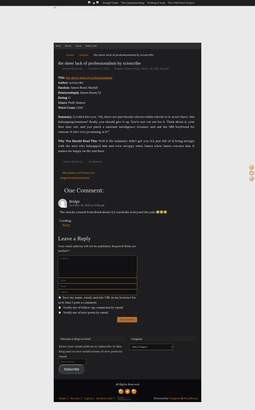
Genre (70, 55)
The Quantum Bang (132, 2)
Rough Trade (110, 2)
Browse (75, 398)
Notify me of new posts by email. (85, 312)
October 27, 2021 (98, 68)
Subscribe (71, 369)
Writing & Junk (156, 2)
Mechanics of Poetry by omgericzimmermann (77, 175)
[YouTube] (90, 3)
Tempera (174, 398)
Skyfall (164, 68)
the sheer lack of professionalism (89, 77)
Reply (66, 225)
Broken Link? (105, 398)
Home (62, 398)
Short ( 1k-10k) (150, 68)
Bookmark (95, 161)
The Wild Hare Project (181, 2)
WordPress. (191, 398)
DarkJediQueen (72, 68)
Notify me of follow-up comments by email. (93, 307)
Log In (88, 398)
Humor (83, 55)
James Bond (132, 68)
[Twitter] (94, 3)
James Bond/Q (72, 161)
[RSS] (98, 3)
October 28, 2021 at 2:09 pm (86, 205)
